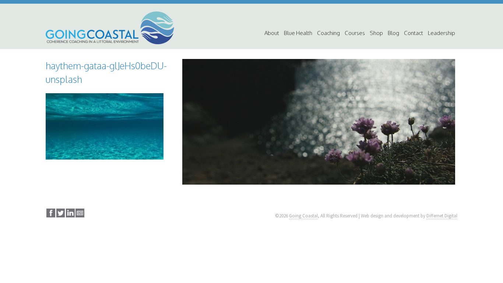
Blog (393, 32)
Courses (355, 32)
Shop (376, 32)
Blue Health (298, 32)
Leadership (441, 32)
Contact (413, 32)
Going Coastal (303, 216)
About (271, 32)
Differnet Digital (441, 216)
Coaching (328, 32)
